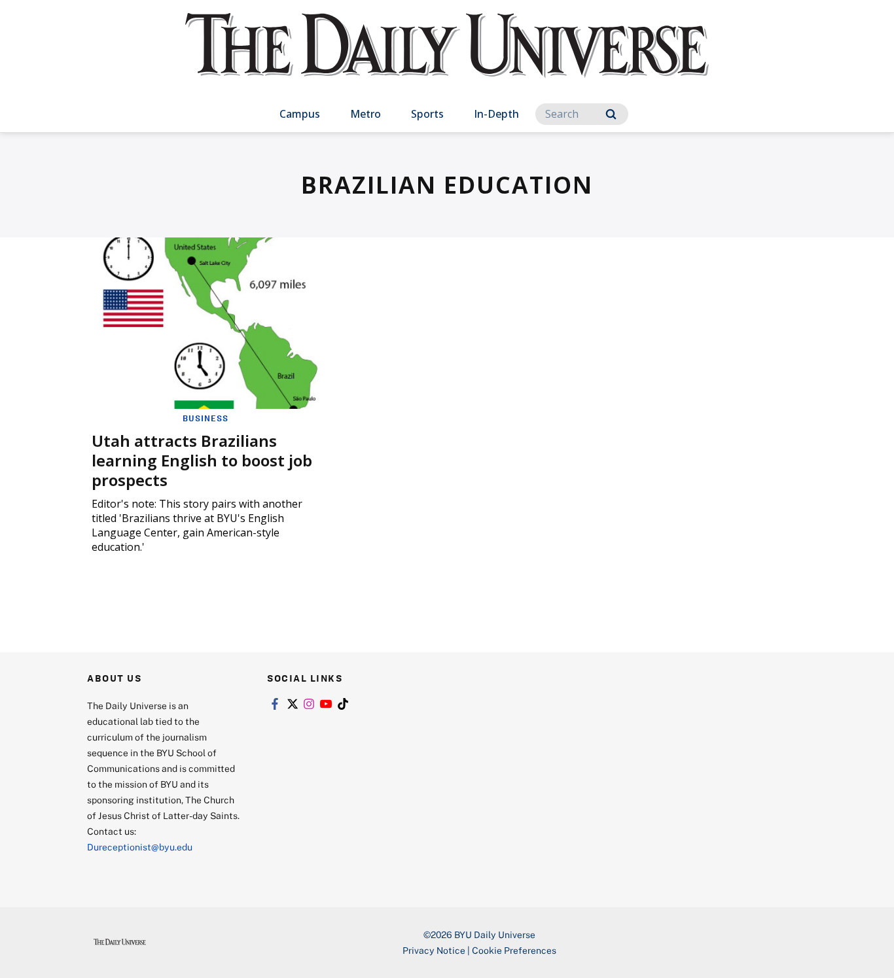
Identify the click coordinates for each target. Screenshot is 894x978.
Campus (299, 114)
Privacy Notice (433, 950)
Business (205, 418)
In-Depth (496, 114)
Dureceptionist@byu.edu (139, 846)
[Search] (610, 114)
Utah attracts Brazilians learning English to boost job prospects (202, 460)
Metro (365, 114)
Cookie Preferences (514, 950)
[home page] (447, 58)
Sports (427, 114)
